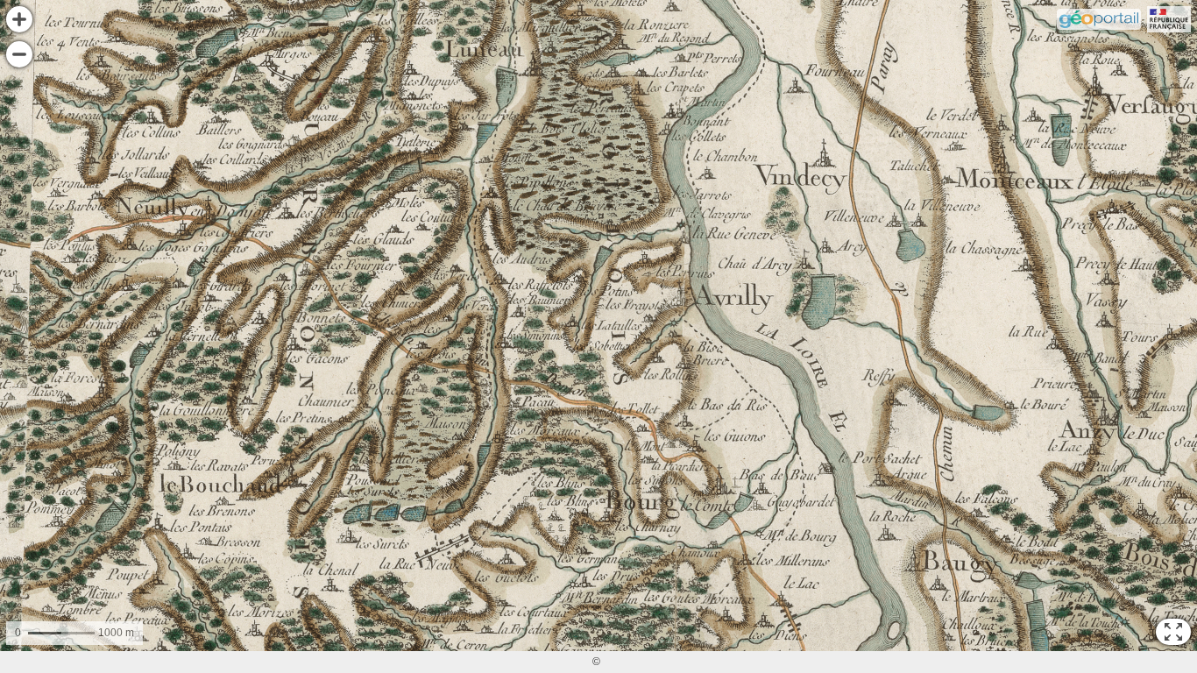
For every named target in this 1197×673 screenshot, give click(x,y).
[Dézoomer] (19, 54)
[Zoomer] (19, 19)
